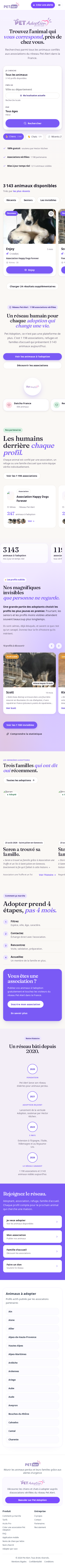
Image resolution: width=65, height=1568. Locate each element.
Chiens (13, 136)
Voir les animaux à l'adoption (32, 356)
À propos (38, 1516)
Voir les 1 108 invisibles (20, 724)
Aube (11, 1388)
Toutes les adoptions (18, 780)
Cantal (12, 1430)
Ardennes (14, 1371)
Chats (34, 136)
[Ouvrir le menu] (59, 5)
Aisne (12, 1320)
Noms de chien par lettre (13, 1541)
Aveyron (13, 1405)
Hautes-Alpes (16, 1345)
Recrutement (40, 1527)
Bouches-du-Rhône (19, 1413)
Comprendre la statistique (26, 733)
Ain (10, 1311)
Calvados (13, 1422)
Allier (11, 1328)
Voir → (31, 521)
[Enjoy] (51, 214)
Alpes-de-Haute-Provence (22, 1337)
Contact (37, 1519)
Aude (11, 1396)
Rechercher (34, 123)
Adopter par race (10, 1548)
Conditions (49, 1561)
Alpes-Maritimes (17, 1354)
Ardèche (13, 1362)
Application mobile (11, 1537)
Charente (13, 1439)
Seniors (28, 200)
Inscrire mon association (25, 1004)
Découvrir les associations (32, 365)
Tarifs (5, 1519)
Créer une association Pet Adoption (14, 1528)
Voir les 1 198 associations (21, 475)
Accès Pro (7, 1523)
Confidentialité (35, 1561)
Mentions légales (19, 1561)
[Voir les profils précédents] (52, 646)
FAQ (4, 1533)
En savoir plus (19, 1013)
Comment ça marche (12, 1516)
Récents (11, 200)
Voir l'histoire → (47, 874)
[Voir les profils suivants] (59, 646)
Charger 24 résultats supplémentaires (32, 286)
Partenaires (39, 1523)
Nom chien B (8, 1545)
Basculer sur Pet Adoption (32, 1499)
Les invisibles (48, 200)
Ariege (12, 1379)
